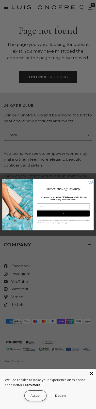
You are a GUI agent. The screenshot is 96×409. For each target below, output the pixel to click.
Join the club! (63, 213)
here (66, 222)
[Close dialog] (91, 182)
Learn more (31, 385)
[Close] (91, 373)
